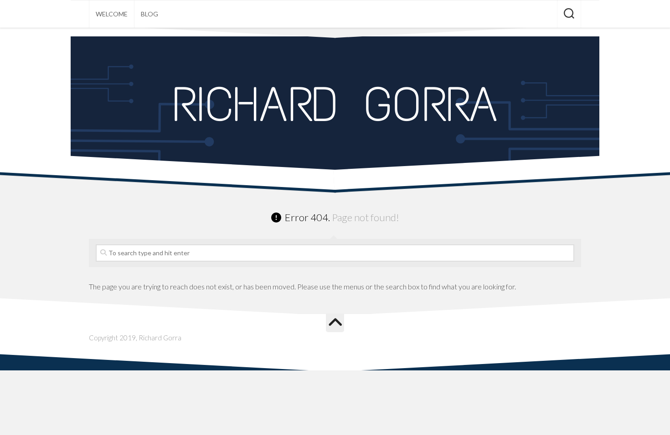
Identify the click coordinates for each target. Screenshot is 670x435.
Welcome (112, 14)
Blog (149, 14)
